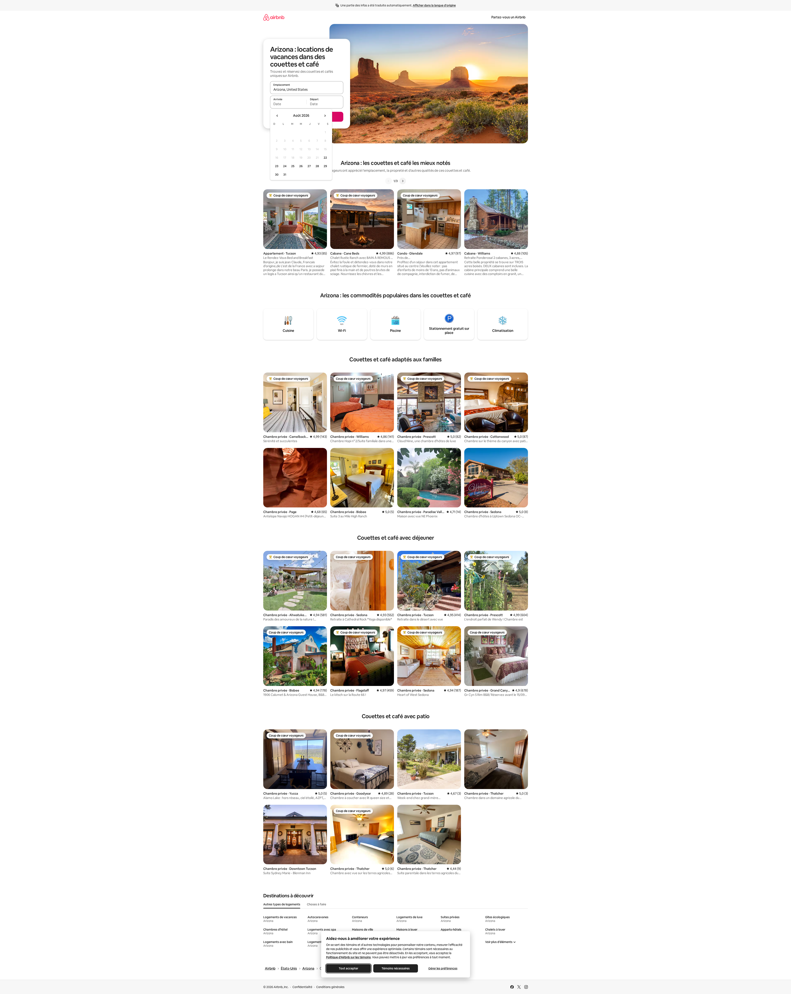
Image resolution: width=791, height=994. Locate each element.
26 (301, 166)
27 (309, 166)
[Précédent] (388, 181)
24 (284, 166)
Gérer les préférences (442, 968)
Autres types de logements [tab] (281, 904)
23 (276, 166)
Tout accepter (348, 968)
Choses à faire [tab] (316, 904)
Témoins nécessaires (396, 968)
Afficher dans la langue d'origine (434, 5)
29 (325, 166)
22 (325, 158)
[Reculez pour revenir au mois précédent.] (277, 115)
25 (292, 166)
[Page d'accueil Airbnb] (273, 17)
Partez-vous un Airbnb (508, 17)
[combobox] (306, 89)
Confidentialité (302, 987)
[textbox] (288, 103)
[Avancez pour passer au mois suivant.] (325, 115)
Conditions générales (330, 987)
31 (284, 174)
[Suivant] (402, 181)
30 (277, 174)
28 (317, 166)
